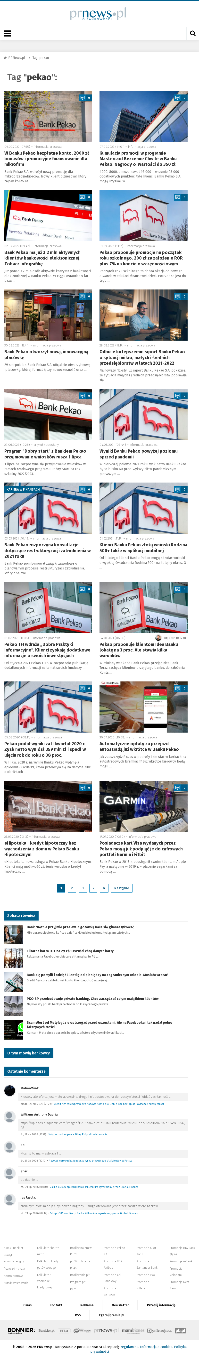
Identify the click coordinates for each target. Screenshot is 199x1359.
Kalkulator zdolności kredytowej (44, 1281)
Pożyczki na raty (14, 1268)
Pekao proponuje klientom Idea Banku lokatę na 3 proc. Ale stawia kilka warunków (139, 650)
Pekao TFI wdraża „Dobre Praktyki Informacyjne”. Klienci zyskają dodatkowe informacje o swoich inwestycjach (47, 650)
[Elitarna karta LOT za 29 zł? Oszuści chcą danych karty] (13, 958)
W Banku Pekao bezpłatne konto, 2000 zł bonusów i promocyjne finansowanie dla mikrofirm (46, 158)
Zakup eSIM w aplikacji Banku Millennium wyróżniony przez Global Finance (94, 1187)
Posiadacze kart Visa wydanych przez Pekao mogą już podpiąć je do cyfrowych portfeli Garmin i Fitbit (141, 848)
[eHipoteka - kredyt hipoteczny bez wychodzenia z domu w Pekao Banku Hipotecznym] (48, 806)
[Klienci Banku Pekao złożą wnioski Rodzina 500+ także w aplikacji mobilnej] (144, 508)
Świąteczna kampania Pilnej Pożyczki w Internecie (77, 1134)
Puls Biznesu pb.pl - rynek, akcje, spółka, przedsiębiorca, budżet (180, 1330)
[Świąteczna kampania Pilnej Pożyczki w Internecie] (9, 1116)
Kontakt (56, 1305)
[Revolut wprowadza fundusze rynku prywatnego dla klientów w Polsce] (9, 1147)
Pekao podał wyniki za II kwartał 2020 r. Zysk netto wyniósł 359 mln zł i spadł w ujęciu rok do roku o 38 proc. (45, 749)
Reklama (87, 1305)
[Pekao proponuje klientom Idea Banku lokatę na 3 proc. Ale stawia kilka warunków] (144, 607)
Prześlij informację (161, 1305)
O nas (27, 1305)
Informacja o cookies (156, 1347)
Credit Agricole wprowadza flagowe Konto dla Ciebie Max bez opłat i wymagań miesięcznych (109, 1104)
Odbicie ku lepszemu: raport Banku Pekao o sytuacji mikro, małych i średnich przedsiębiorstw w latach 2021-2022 (142, 357)
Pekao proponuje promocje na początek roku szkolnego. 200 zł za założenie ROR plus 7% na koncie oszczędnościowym (141, 258)
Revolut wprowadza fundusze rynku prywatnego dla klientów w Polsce (90, 1160)
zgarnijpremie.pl (111, 1315)
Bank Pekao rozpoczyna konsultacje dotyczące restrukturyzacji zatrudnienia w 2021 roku (47, 550)
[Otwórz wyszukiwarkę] (192, 33)
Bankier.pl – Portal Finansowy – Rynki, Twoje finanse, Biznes (46, 1330)
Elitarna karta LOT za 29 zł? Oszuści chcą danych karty (70, 951)
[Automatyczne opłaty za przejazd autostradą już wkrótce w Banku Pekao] (144, 707)
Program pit (77, 1282)
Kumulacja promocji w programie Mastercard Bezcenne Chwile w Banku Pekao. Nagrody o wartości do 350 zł (138, 158)
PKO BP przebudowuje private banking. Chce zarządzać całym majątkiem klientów (92, 999)
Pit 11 (73, 1289)
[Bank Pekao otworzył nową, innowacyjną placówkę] (48, 315)
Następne (121, 888)
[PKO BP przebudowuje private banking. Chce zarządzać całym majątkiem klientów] (13, 1005)
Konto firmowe (14, 1276)
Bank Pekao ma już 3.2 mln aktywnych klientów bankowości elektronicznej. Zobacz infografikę (42, 258)
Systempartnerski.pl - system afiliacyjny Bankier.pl (82, 1330)
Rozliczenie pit (80, 1275)
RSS (78, 1315)
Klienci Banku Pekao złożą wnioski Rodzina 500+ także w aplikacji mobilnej (143, 547)
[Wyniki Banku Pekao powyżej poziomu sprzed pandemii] (144, 414)
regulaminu (129, 1347)
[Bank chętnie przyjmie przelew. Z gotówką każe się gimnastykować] (13, 934)
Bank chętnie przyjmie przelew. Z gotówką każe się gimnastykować (80, 927)
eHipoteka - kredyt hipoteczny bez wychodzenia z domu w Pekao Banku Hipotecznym (41, 848)
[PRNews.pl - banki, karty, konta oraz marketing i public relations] (96, 13)
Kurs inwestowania (16, 1283)
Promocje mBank (181, 1261)
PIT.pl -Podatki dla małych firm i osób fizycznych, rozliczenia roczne (64, 1330)
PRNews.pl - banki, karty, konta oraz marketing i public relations (106, 1330)
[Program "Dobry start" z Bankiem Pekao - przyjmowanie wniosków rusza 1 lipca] (48, 414)
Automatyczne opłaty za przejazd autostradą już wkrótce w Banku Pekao (139, 746)
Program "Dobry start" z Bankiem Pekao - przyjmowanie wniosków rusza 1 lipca (46, 453)
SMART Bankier (13, 1248)
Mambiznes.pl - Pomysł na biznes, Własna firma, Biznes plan (133, 1330)
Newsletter (120, 1305)
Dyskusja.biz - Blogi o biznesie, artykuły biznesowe (159, 1330)
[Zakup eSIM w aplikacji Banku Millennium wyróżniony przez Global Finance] (9, 1173)
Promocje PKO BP (147, 1275)
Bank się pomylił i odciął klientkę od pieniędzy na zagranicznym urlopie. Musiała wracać (97, 975)
